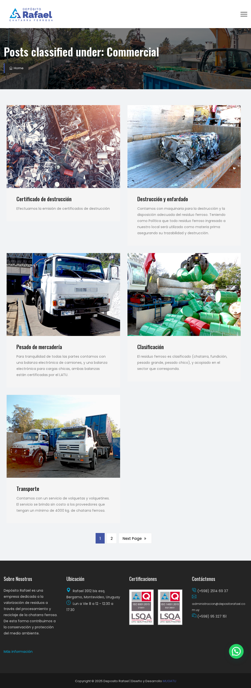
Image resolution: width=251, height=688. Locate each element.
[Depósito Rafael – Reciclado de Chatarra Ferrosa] (32, 14)
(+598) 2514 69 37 (212, 590)
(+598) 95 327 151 (211, 616)
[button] (18, 651)
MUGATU (169, 681)
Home (18, 68)
